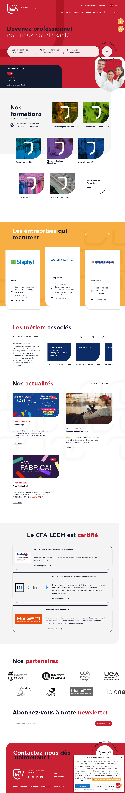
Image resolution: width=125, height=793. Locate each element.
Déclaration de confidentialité (113, 789)
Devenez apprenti (72, 12)
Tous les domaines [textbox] (46, 53)
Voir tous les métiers (22, 337)
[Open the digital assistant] (118, 785)
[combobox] (24, 52)
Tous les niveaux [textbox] (18, 53)
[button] (121, 29)
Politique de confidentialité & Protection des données (89, 789)
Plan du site (59, 786)
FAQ (55, 774)
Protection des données (40, 786)
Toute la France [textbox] (73, 53)
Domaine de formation (49, 50)
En (116, 5)
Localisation (72, 50)
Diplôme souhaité (20, 50)
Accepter (83, 786)
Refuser (98, 786)
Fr (111, 5)
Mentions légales (20, 786)
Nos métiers (59, 776)
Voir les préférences (114, 786)
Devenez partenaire (93, 12)
